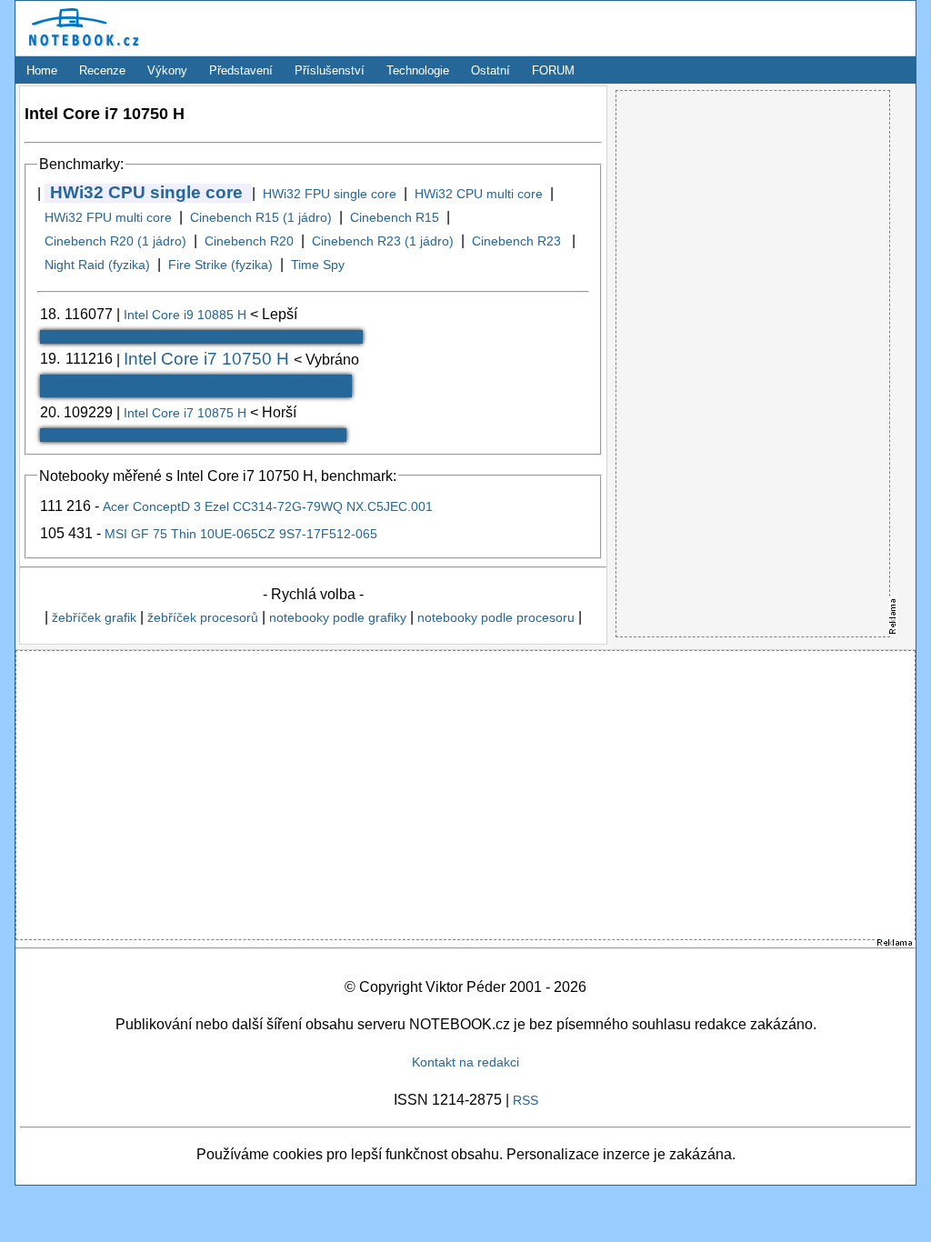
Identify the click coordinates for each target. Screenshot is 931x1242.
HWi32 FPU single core (329, 193)
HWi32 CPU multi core (479, 193)
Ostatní (490, 70)
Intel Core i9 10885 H (187, 314)
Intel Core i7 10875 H (187, 413)
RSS (525, 1100)
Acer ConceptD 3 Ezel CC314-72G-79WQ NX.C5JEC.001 (268, 506)
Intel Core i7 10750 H (209, 358)
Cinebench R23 (518, 241)
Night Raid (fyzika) (97, 264)
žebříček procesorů (202, 617)
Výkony (167, 70)
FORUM (553, 70)
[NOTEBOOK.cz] (80, 50)
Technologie (417, 70)
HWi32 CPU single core (146, 192)
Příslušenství (330, 70)
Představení (241, 70)
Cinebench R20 (249, 241)
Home (41, 70)
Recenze (102, 70)
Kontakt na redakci (465, 1062)
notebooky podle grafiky (337, 617)
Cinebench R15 (394, 217)
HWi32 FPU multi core (108, 217)
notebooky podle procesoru (496, 617)
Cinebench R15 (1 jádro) (261, 217)
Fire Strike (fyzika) (220, 264)
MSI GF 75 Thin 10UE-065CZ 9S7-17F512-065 (241, 533)
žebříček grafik (94, 617)
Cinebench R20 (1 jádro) (115, 241)
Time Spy (318, 264)
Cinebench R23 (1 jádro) (383, 241)
